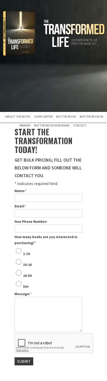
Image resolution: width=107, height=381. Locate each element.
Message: (23, 294)
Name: (20, 191)
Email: (20, 206)
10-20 (27, 265)
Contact (79, 125)
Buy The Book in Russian (51, 125)
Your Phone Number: (31, 221)
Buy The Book (66, 116)
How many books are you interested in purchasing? (46, 240)
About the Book (17, 116)
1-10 (26, 254)
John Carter (43, 116)
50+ (26, 286)
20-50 (27, 276)
